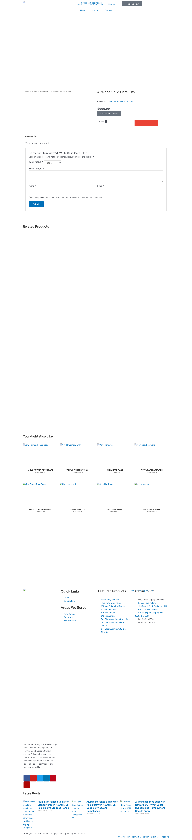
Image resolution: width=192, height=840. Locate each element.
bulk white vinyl (126, 101)
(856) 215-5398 (142, 616)
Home (79, 4)
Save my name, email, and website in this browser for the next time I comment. (67, 197)
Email (100, 186)
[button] (137, 123)
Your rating (36, 162)
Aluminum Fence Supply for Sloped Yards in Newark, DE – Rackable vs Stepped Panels (54, 804)
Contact (108, 10)
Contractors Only (95, 4)
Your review (36, 168)
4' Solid (33, 91)
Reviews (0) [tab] (31, 136)
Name (32, 186)
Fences (111, 4)
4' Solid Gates (43, 91)
